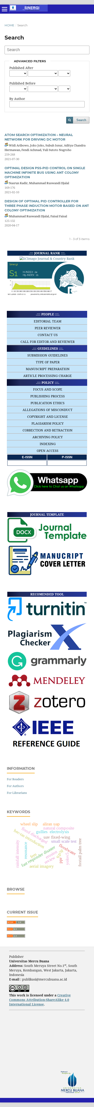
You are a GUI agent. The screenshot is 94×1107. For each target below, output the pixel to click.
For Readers (15, 779)
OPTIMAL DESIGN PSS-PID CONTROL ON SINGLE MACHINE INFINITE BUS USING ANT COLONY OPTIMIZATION (45, 172)
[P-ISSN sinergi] (67, 463)
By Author (17, 99)
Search (81, 120)
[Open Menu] (4, 9)
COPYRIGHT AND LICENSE (47, 416)
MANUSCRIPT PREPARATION (48, 369)
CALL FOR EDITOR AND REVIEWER (48, 341)
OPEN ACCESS (47, 450)
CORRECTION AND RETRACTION (48, 430)
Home (9, 25)
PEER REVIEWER (47, 328)
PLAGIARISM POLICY (47, 423)
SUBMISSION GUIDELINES (47, 355)
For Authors (15, 786)
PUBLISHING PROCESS (47, 396)
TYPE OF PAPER (48, 362)
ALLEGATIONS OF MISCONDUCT (48, 410)
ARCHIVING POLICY (47, 437)
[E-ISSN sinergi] (27, 463)
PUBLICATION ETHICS (48, 403)
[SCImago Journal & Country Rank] (47, 258)
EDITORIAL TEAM (47, 321)
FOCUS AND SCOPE (47, 389)
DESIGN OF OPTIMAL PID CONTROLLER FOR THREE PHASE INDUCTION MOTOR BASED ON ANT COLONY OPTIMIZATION (47, 205)
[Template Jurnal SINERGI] (47, 542)
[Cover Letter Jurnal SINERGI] (47, 574)
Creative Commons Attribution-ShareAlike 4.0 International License (40, 999)
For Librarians (17, 793)
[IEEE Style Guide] (47, 750)
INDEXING (48, 444)
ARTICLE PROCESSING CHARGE (47, 376)
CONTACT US (48, 335)
